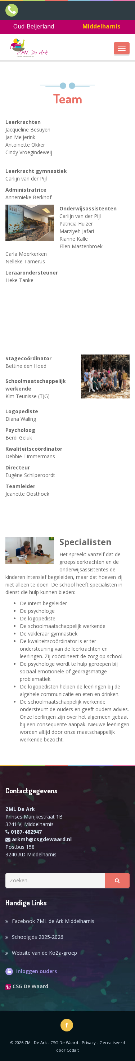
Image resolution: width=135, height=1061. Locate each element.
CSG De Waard (29, 986)
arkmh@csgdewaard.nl (42, 839)
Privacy (89, 1042)
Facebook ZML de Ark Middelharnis (53, 921)
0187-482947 (26, 831)
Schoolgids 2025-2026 (37, 936)
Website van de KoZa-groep (44, 952)
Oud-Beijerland (33, 26)
